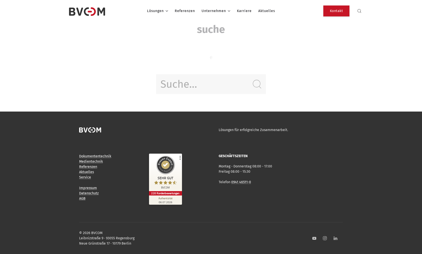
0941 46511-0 (241, 182)
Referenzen (185, 11)
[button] (359, 11)
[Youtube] (314, 238)
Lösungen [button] (155, 11)
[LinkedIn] (335, 238)
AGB (82, 198)
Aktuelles (266, 11)
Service (85, 177)
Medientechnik (91, 161)
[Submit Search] (257, 84)
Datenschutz (89, 193)
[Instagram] (325, 238)
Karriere (244, 11)
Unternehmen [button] (214, 11)
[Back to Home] (87, 11)
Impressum (88, 188)
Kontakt (336, 11)
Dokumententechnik (95, 156)
